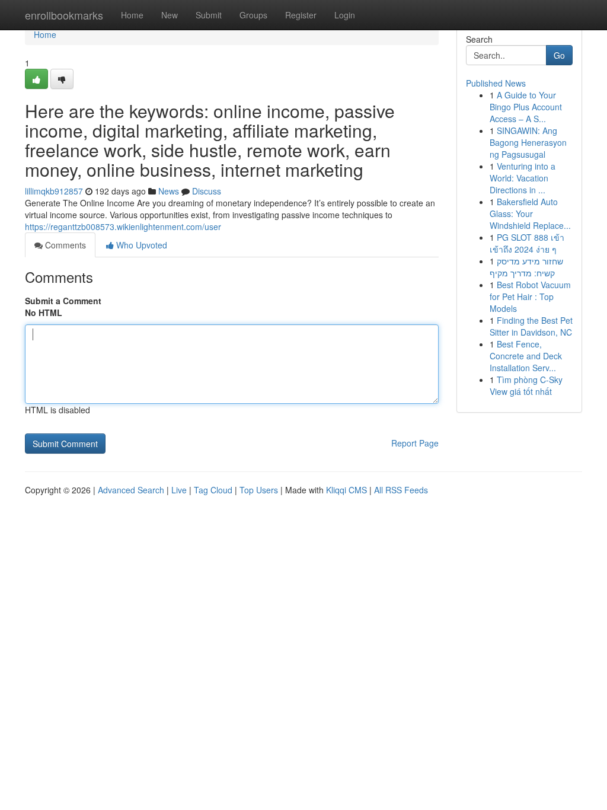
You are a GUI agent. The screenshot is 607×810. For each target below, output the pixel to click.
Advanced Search (131, 490)
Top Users (258, 490)
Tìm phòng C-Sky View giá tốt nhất (526, 385)
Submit (209, 15)
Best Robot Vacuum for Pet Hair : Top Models (530, 296)
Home (132, 15)
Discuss (206, 191)
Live (179, 490)
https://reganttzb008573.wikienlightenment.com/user (123, 226)
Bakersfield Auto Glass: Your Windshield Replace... (530, 213)
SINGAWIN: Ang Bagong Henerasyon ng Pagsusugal (528, 142)
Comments (64, 245)
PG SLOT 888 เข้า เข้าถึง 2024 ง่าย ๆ (527, 243)
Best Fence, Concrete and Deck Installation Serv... (526, 356)
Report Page (415, 443)
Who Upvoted (140, 245)
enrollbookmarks (64, 15)
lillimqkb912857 (54, 191)
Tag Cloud (213, 490)
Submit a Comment (63, 301)
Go (559, 55)
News (168, 191)
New (169, 15)
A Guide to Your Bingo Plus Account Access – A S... (526, 107)
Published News (496, 83)
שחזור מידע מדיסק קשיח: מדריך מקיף (526, 267)
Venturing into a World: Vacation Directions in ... (522, 178)
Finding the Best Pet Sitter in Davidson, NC (531, 326)
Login (344, 15)
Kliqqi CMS (346, 490)
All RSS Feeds (401, 490)
